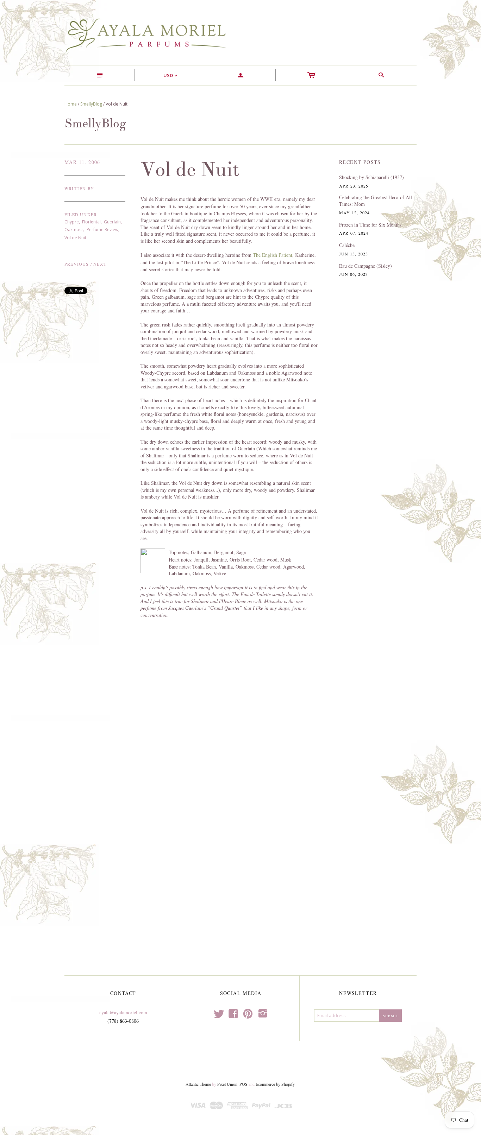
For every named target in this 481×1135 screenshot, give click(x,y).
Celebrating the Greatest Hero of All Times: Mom (375, 201)
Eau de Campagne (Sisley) (365, 265)
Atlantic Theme (198, 1084)
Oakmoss (73, 230)
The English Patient (272, 255)
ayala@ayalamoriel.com (123, 1012)
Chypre (71, 222)
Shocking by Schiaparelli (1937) (371, 177)
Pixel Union (227, 1084)
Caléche (347, 245)
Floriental (91, 222)
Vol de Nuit (75, 238)
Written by (79, 188)
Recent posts (360, 162)
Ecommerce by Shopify (275, 1084)
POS (243, 1084)
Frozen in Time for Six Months (370, 224)
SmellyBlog (91, 104)
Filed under (80, 214)
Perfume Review (102, 230)
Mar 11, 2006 (82, 162)
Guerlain (112, 222)
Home (70, 104)
